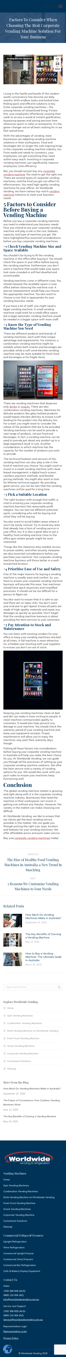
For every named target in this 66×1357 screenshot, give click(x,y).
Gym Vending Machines (20, 1015)
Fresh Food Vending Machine (23, 1038)
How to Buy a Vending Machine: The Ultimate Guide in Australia (43, 957)
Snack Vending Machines (21, 1045)
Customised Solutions (19, 1061)
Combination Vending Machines (24, 1023)
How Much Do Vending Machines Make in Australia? (43, 916)
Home (10, 1008)
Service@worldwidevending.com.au (23, 1319)
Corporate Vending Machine (22, 1053)
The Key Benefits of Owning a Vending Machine (43, 935)
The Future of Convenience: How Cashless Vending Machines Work (31, 1102)
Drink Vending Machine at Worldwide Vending (32, 1030)
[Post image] (12, 920)
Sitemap (11, 1068)
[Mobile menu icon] (60, 6)
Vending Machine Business (19, 58)
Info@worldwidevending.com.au (21, 1299)
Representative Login (15, 1331)
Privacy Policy (10, 1338)
